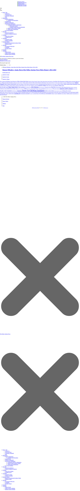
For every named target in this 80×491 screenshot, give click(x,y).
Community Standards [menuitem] (9, 453)
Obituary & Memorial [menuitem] (9, 460)
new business (44, 92)
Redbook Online (8, 44)
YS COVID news (42, 93)
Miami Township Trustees (18, 82)
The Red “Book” (8, 48)
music (1, 92)
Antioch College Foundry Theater (34, 81)
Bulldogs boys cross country (52, 84)
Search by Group (5, 74)
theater (3, 92)
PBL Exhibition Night (28, 87)
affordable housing (25, 92)
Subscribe (4, 31)
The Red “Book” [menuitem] (8, 483)
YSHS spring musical (55, 88)
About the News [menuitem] (8, 452)
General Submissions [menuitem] (9, 456)
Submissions (4, 18)
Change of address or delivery (11, 33)
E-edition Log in (8, 37)
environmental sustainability (25, 93)
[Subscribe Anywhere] (21, 2)
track (40, 92)
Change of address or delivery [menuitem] (11, 469)
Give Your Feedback (9, 30)
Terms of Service (5, 99)
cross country (15, 92)
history (60, 92)
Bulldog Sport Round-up (12, 81)
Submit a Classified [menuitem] (9, 475)
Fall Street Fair (72, 87)
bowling (55, 93)
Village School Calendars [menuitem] (10, 488)
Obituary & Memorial (9, 22)
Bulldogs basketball (72, 81)
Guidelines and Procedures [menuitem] (13, 457)
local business (48, 93)
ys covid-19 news (36, 93)
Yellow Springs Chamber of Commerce (61, 82)
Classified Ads (8, 21)
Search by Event (5, 76)
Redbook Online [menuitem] (8, 479)
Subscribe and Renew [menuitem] (9, 467)
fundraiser (9, 90)
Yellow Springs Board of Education (39, 82)
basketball (59, 93)
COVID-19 (17, 93)
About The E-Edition (9, 36)
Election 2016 (46, 88)
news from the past (3, 94)
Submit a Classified (9, 40)
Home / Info (4, 12)
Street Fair (26, 91)
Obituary (53, 93)
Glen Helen (55, 81)
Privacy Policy (5, 101)
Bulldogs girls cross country (26, 85)
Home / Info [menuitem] (4, 449)
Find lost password (3, 59)
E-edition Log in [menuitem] (8, 472)
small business (72, 92)
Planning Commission (15, 85)
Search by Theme (5, 79)
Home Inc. (51, 81)
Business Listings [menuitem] (5, 477)
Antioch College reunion (66, 88)
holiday (25, 88)
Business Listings (5, 41)
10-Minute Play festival (66, 90)
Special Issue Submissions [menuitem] (10, 461)
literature (19, 92)
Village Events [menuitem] (8, 487)
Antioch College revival (9, 92)
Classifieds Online (8, 39)
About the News (8, 14)
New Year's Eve (13, 87)
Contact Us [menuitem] (7, 451)
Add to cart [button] (7, 72)
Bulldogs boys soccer (70, 82)
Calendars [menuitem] (4, 486)
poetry (30, 92)
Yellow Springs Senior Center (44, 81)
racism (69, 92)
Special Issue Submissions (10, 23)
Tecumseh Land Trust (43, 84)
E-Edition (4, 35)
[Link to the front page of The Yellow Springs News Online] (6, 56)
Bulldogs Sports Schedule (10, 54)
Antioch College (42, 85)
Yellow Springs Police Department (70, 84)
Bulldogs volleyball (34, 85)
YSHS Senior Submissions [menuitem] (13, 464)
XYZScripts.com (45, 107)
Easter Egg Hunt (75, 88)
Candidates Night (17, 88)
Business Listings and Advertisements (17, 27)
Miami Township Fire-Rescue (8, 82)
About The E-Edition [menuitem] (9, 471)
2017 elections (35, 88)
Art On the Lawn (4, 87)
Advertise (4, 45)
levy (78, 93)
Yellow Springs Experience (41, 87)
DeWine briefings (37, 90)
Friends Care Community (20, 84)
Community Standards (9, 15)
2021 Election (35, 87)
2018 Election (14, 90)
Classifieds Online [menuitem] (8, 474)
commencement (75, 87)
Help (6, 17)
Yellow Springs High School (22, 81)
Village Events (8, 52)
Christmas (46, 87)
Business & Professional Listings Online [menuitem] (13, 478)
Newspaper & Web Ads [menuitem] (9, 481)
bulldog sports (69, 93)
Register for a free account (5, 60)
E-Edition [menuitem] (4, 470)
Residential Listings (14, 26)
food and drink (74, 93)
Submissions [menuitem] (4, 455)
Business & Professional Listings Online (13, 42)
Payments (4, 49)
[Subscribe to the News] (20, 1)
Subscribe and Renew (9, 32)
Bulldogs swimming (9, 85)
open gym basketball (42, 88)
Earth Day (53, 87)
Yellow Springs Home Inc (50, 82)
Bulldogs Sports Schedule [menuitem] (10, 489)
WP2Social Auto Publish (35, 107)
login (5, 58)
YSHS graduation (21, 87)
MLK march (28, 88)
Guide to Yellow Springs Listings (14, 28)
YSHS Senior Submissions (13, 29)
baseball (77, 92)
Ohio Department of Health (63, 81)
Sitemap (4, 103)
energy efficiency (63, 93)
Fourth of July (3, 90)
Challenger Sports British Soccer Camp (7, 88)
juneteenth (32, 88)
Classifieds (4, 38)
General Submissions (9, 19)
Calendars (4, 50)
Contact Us (7, 13)
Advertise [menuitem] (4, 480)
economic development (34, 92)
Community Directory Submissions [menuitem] (14, 462)
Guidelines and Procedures (13, 20)
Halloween (49, 87)
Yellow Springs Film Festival (66, 87)
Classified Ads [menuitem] (8, 458)
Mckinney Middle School (59, 85)
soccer (31, 93)
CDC (20, 85)
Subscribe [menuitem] (4, 466)
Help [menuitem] (6, 454)
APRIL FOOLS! (11, 93)
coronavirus (2, 93)
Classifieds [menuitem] (4, 473)
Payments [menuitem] (4, 484)
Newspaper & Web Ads (9, 46)
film (38, 92)
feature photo (56, 92)
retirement (7, 93)
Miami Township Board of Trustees (32, 84)
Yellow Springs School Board (10, 84)
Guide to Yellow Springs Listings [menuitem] (14, 463)
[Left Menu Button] (40, 448)
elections (19, 90)
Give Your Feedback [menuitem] (9, 465)
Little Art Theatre (60, 84)
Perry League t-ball (3, 81)
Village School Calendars (10, 53)
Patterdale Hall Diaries (64, 92)
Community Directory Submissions (14, 24)
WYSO (25, 84)
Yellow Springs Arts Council (50, 85)
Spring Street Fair (58, 87)
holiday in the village (49, 90)
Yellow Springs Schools (27, 82)
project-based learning (50, 92)
